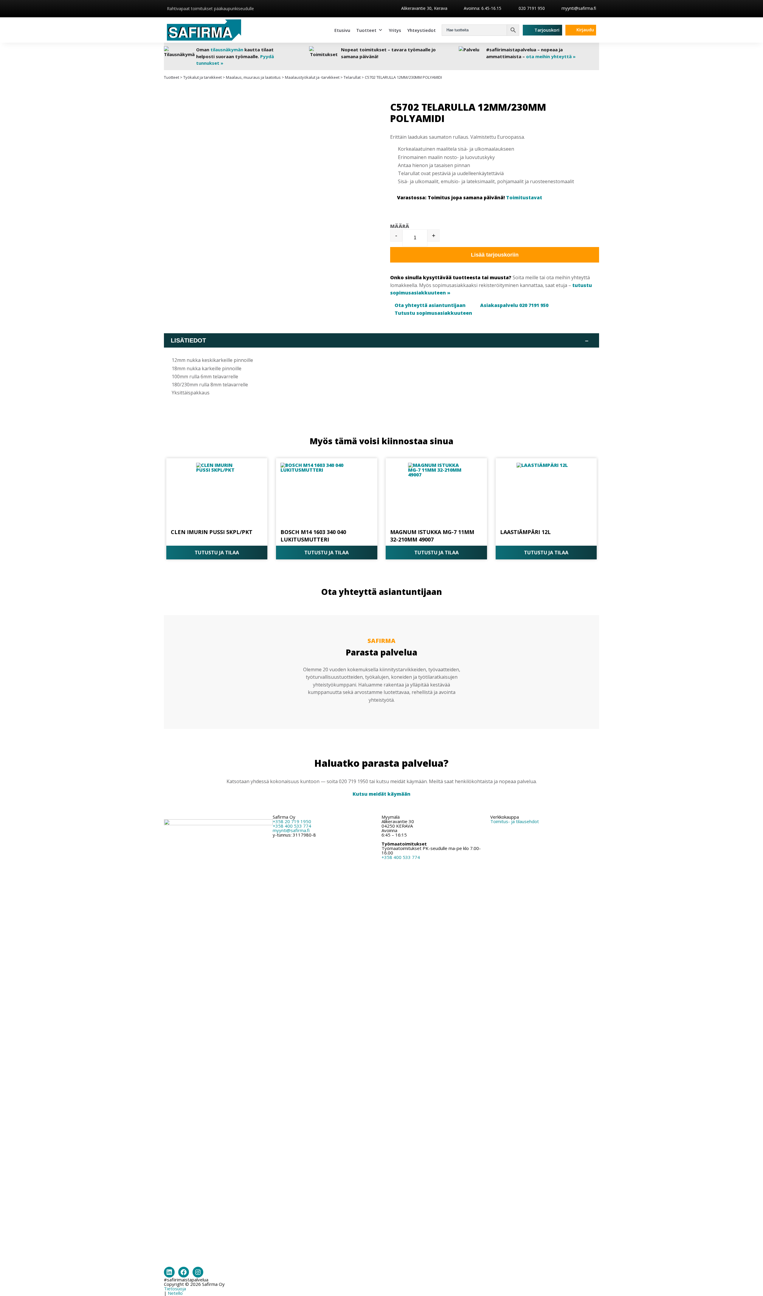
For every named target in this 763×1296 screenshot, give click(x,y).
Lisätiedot (379, 340)
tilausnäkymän (226, 50)
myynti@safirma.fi (579, 8)
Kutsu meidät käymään (381, 794)
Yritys (395, 30)
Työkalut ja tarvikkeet (202, 77)
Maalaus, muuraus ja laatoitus (253, 77)
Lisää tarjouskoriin (495, 255)
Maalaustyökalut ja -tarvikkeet (312, 77)
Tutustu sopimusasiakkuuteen (433, 313)
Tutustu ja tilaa (217, 552)
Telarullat (352, 77)
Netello (175, 1293)
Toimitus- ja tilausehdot (514, 821)
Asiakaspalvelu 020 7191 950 (514, 305)
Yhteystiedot (421, 30)
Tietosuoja (175, 1289)
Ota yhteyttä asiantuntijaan (430, 305)
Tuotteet (366, 30)
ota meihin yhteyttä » (551, 56)
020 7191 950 (531, 8)
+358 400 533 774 (292, 826)
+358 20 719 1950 (292, 821)
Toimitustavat (524, 197)
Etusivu (342, 30)
